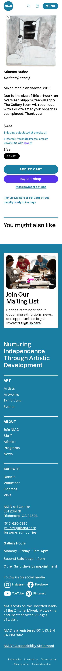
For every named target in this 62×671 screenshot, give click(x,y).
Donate (9, 477)
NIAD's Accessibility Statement (29, 646)
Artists (9, 388)
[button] (28, 6)
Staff (8, 436)
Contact (10, 489)
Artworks (11, 394)
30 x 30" (11, 156)
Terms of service (48, 659)
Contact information (41, 664)
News (8, 454)
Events (9, 407)
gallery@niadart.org (20, 528)
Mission (10, 442)
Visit (7, 495)
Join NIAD (11, 429)
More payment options (31, 186)
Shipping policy (21, 664)
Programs (12, 448)
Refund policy (14, 659)
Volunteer (12, 483)
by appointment (44, 566)
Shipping (9, 132)
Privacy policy (31, 659)
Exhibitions (12, 400)
